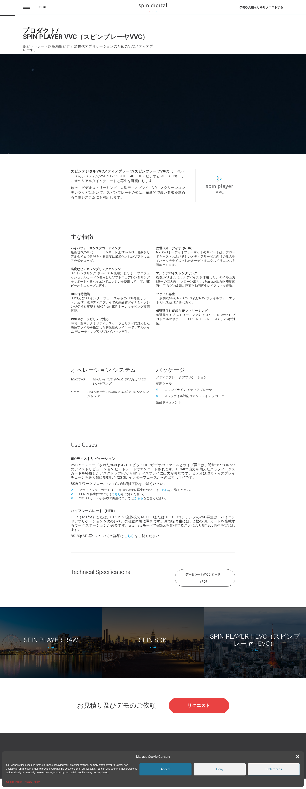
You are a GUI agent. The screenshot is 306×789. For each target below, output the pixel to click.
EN (40, 7)
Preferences (273, 769)
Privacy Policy (32, 781)
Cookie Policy (14, 781)
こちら (163, 490)
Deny (219, 769)
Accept (165, 769)
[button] (298, 757)
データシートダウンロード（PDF (202, 578)
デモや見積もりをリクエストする (261, 7)
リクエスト (199, 705)
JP (44, 7)
